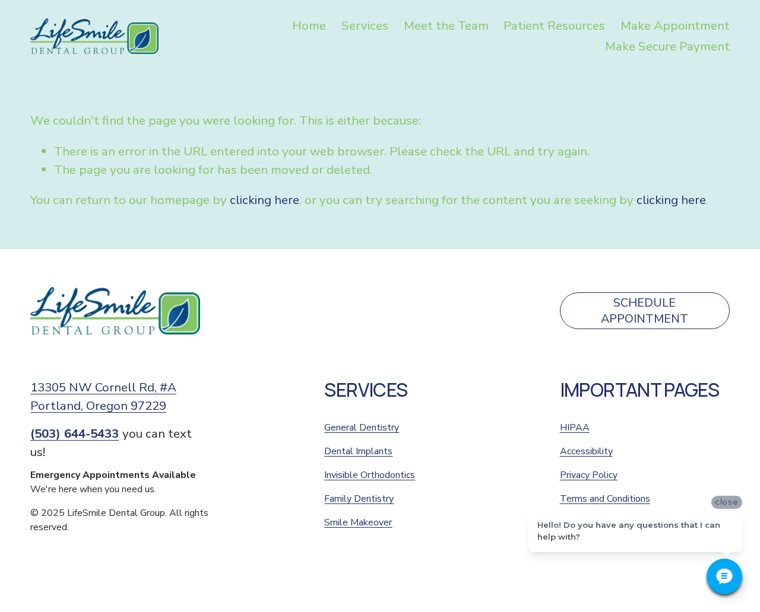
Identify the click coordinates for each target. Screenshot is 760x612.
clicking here (264, 200)
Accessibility (586, 451)
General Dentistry (361, 427)
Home (309, 25)
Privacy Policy (589, 475)
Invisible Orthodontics (369, 475)
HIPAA (575, 427)
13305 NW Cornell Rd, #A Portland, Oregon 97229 (103, 396)
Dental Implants (358, 451)
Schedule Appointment (644, 311)
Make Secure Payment (667, 46)
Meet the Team (446, 25)
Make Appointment (675, 25)
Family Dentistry (359, 498)
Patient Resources (554, 25)
